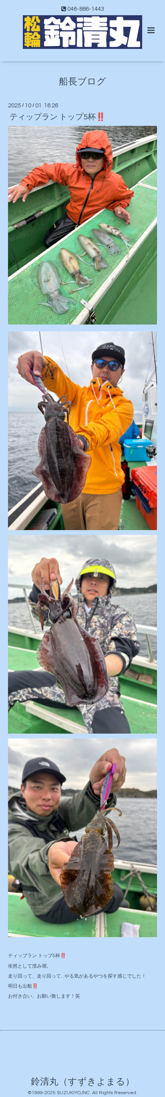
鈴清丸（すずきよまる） (83, 1081)
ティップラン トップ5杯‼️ (57, 117)
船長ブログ (82, 81)
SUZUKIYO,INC (73, 1092)
